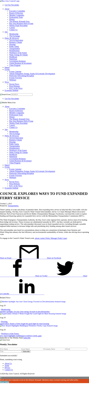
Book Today (4, 382)
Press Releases (14, 86)
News (7, 82)
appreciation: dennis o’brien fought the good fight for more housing (24, 324)
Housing (12, 44)
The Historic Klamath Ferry (19, 21)
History (12, 19)
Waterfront (13, 59)
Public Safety (14, 46)
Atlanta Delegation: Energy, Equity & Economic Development (32, 74)
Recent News (14, 84)
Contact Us (13, 30)
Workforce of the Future (18, 53)
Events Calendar (15, 72)
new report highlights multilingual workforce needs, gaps (21, 336)
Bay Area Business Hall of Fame (21, 23)
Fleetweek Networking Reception (21, 76)
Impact (7, 67)
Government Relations (17, 61)
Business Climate (15, 42)
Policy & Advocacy (12, 38)
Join (6, 32)
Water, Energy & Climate (18, 55)
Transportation (14, 49)
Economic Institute (11, 90)
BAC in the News (15, 88)
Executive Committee (17, 11)
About (7, 9)
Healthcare (13, 57)
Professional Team (16, 17)
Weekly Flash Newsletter (18, 26)
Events (7, 69)
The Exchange (14, 36)
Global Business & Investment (20, 63)
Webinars (12, 80)
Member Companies (16, 15)
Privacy (7, 368)
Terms (7, 366)
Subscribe (26, 338)
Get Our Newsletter (12, 5)
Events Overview (15, 78)
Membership (13, 34)
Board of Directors (16, 13)
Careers (12, 28)
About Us (8, 363)
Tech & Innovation (16, 40)
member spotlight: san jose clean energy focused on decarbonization (25, 312)
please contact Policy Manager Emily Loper (51, 238)
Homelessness (14, 51)
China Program (14, 65)
